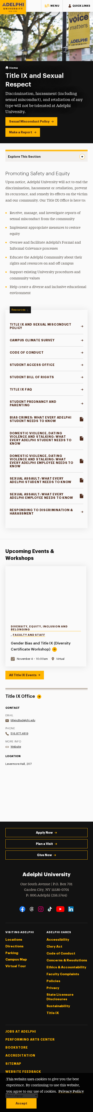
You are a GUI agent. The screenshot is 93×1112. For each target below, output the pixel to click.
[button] (52, 6)
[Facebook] (22, 909)
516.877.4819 (19, 733)
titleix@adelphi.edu (23, 720)
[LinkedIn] (71, 909)
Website (16, 746)
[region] (46, 616)
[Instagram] (40, 909)
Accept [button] (21, 1103)
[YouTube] (60, 909)
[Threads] (31, 909)
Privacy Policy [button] (71, 1091)
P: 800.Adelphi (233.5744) (46, 895)
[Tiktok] (50, 909)
